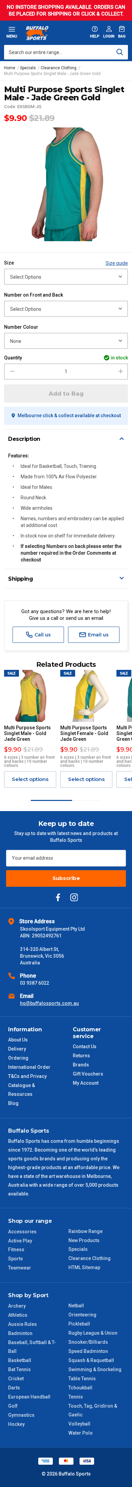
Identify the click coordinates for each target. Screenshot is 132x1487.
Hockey (16, 1424)
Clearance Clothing (89, 1258)
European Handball (29, 1397)
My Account (85, 1083)
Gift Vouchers (88, 1074)
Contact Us (84, 1046)
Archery (17, 1306)
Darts (14, 1387)
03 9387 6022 (34, 983)
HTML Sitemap (84, 1267)
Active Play (20, 1240)
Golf (13, 1406)
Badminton (20, 1333)
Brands (81, 1064)
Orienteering (82, 1314)
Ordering (18, 1058)
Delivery (17, 1049)
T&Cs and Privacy (27, 1076)
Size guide (117, 263)
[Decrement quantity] (11, 371)
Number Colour (21, 327)
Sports (15, 1258)
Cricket (16, 1378)
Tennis (75, 1397)
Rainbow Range (85, 1231)
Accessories (22, 1231)
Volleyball (79, 1424)
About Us (18, 1039)
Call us (42, 635)
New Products (84, 1240)
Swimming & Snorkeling (95, 1369)
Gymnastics (21, 1415)
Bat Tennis (19, 1369)
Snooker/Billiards (88, 1342)
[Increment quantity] (120, 371)
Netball (76, 1305)
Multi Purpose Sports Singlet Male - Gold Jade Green (27, 733)
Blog (13, 1103)
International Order (29, 1067)
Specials (78, 1249)
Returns (81, 1055)
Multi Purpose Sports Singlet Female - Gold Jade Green (84, 733)
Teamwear (19, 1267)
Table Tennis (82, 1378)
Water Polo (80, 1433)
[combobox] (66, 52)
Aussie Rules (22, 1324)
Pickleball (79, 1324)
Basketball (19, 1360)
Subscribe (66, 878)
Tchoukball (80, 1387)
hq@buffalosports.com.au (49, 1003)
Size (9, 263)
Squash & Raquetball (91, 1360)
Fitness (16, 1249)
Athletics (17, 1315)
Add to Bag (66, 393)
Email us (98, 635)
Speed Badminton (88, 1351)
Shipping (20, 579)
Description (24, 439)
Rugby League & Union (92, 1333)
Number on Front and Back (33, 295)
